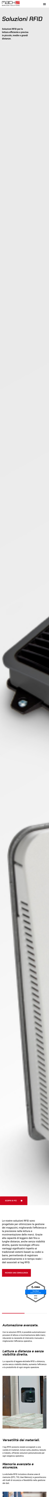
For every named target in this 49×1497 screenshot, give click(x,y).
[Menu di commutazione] (44, 4)
